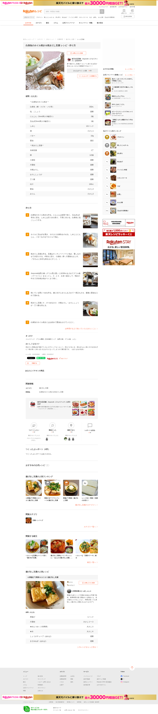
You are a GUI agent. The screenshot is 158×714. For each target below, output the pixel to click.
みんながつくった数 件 (82, 71)
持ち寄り (58, 17)
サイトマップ (41, 679)
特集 (24, 690)
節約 (72, 682)
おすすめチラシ (123, 7)
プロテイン (39, 17)
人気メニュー (50, 39)
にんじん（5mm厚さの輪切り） (42, 116)
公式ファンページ (68, 23)
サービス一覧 (57, 710)
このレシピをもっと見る (86, 647)
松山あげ (64, 17)
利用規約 (40, 685)
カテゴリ (39, 23)
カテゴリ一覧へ (90, 527)
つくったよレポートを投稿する (88, 76)
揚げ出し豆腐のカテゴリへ (85, 505)
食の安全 (100, 23)
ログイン (132, 13)
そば (90, 17)
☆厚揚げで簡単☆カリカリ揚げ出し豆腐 (42, 577)
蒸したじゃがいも (49, 17)
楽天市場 (132, 7)
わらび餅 (100, 17)
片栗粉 (32, 165)
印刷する (34, 363)
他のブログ (64, 358)
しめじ (32, 126)
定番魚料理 (63, 679)
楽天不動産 (87, 679)
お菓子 (62, 685)
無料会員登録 (128, 16)
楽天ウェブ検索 (101, 679)
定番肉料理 (63, 676)
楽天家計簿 (113, 7)
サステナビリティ (83, 710)
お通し (95, 17)
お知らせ (40, 690)
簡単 (72, 679)
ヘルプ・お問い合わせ (44, 682)
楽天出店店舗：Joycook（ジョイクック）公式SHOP (53, 403)
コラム (56, 23)
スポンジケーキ (83, 17)
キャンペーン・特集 (85, 23)
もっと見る (129, 69)
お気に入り (124, 13)
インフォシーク (103, 7)
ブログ (99, 676)
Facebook (126, 676)
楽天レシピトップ (28, 39)
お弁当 (72, 676)
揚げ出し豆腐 (70, 39)
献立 (47, 23)
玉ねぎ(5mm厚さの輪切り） (40, 121)
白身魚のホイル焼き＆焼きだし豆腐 (51, 392)
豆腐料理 (60, 39)
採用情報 (79, 702)
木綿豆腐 (33, 150)
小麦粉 (32, 160)
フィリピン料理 (72, 17)
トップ (25, 676)
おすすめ (28, 23)
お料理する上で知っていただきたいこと (80, 329)
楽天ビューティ (88, 682)
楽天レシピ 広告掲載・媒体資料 (91, 702)
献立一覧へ (91, 562)
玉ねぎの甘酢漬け (110, 17)
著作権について (70, 702)
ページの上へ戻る (132, 668)
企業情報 (51, 702)
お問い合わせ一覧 (69, 710)
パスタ (62, 682)
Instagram (126, 682)
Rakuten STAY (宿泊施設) (104, 682)
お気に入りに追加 (78, 53)
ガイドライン (41, 688)
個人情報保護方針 (60, 702)
